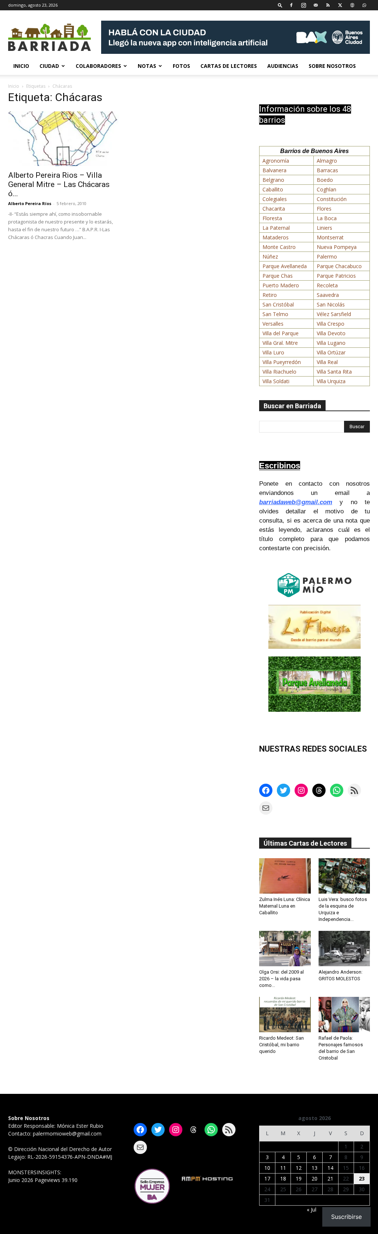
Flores (324, 208)
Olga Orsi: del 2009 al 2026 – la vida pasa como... (281, 978)
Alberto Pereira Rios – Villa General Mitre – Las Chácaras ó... (59, 184)
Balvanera (274, 170)
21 (330, 1178)
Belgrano (273, 179)
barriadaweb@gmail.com (295, 502)
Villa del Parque (280, 333)
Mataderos (275, 237)
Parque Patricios (336, 275)
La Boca (327, 218)
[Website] (352, 5)
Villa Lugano (331, 342)
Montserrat (330, 237)
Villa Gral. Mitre (280, 342)
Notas (147, 65)
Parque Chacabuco (339, 266)
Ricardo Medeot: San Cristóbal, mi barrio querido (281, 1044)
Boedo (325, 179)
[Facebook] (291, 5)
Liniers (324, 227)
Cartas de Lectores (228, 65)
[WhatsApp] (364, 5)
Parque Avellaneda (284, 266)
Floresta (272, 218)
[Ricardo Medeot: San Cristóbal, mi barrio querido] (285, 1014)
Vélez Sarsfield (334, 314)
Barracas (327, 170)
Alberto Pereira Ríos (29, 203)
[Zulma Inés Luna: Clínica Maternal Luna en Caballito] (285, 876)
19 (299, 1178)
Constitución (332, 198)
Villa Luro (273, 352)
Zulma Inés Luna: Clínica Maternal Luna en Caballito (284, 906)
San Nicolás (331, 304)
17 (267, 1178)
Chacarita (273, 208)
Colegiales (274, 198)
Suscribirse (346, 1216)
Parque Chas (277, 275)
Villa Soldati (275, 381)
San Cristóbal (278, 304)
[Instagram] (303, 5)
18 (283, 1178)
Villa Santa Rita (334, 371)
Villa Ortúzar (331, 352)
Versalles (273, 323)
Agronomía (275, 160)
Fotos (181, 65)
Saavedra (328, 294)
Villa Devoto (331, 333)
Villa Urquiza (331, 381)
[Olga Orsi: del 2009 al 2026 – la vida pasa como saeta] (285, 948)
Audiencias (282, 65)
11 (283, 1167)
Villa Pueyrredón (281, 361)
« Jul (311, 1209)
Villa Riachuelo (279, 371)
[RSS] (327, 5)
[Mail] (315, 5)
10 (267, 1167)
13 (314, 1167)
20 (314, 1178)
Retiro (269, 294)
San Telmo (275, 314)
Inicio (21, 65)
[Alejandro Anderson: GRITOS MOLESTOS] (344, 948)
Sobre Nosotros (332, 65)
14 (330, 1167)
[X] (340, 5)
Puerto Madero (280, 285)
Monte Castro (279, 246)
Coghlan (326, 189)
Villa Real (327, 361)
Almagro (327, 160)
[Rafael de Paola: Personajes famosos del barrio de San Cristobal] (344, 1014)
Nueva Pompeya (337, 246)
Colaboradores (98, 65)
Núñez (270, 256)
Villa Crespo (330, 323)
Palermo (327, 256)
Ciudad (49, 65)
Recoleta (327, 285)
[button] (280, 5)
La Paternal (276, 227)
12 (299, 1167)
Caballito (272, 189)
